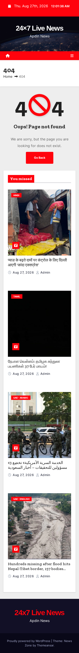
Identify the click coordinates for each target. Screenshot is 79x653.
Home (8, 76)
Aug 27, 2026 (24, 272)
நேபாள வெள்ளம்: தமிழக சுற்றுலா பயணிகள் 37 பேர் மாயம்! (34, 364)
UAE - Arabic (20, 397)
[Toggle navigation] (72, 55)
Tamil (16, 296)
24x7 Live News (39, 612)
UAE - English (21, 499)
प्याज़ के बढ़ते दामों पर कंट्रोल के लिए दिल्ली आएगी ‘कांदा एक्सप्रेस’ (37, 263)
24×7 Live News (39, 28)
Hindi (16, 195)
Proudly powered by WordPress (29, 641)
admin (44, 272)
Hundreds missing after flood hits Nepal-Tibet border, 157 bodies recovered (39, 568)
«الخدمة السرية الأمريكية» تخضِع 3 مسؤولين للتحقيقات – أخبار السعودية (37, 465)
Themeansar (45, 645)
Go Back (39, 157)
